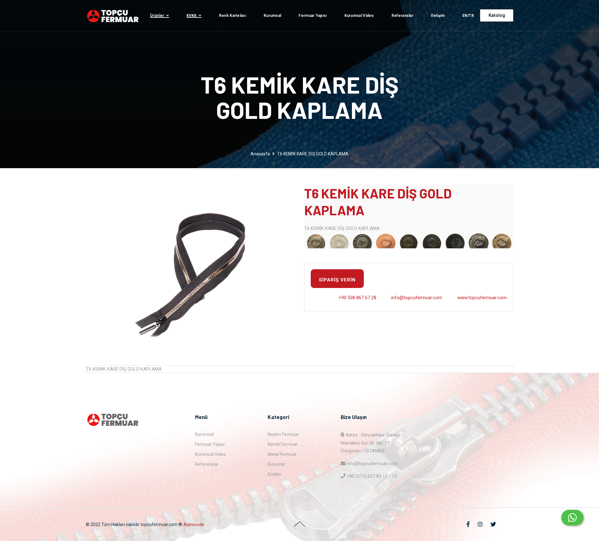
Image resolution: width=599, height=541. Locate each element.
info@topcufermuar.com (416, 297)
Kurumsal (272, 15)
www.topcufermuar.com (482, 297)
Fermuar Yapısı (313, 15)
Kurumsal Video (359, 15)
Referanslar (402, 15)
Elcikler (274, 474)
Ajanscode (193, 524)
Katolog (497, 15)
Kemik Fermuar (283, 444)
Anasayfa (260, 153)
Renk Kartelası (232, 15)
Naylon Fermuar (283, 434)
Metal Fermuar (282, 454)
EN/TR (468, 15)
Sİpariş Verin (337, 280)
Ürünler (157, 15)
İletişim (438, 15)
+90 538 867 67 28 (357, 297)
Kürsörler (276, 464)
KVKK (192, 15)
